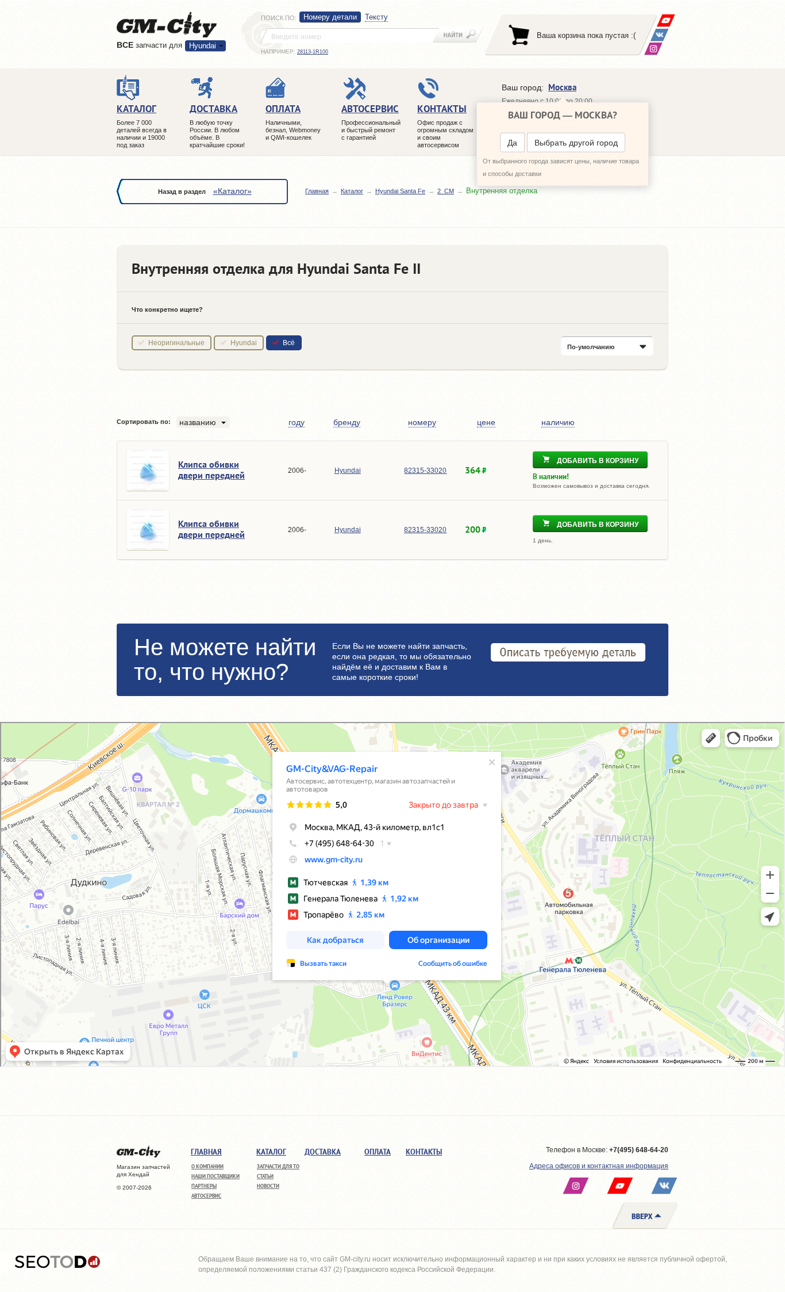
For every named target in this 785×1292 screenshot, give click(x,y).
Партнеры (204, 1186)
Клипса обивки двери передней (211, 469)
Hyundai (243, 343)
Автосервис (206, 1195)
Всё (289, 343)
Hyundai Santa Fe (400, 191)
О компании (207, 1166)
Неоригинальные (176, 343)
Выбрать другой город (576, 142)
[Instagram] (653, 49)
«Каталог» (232, 191)
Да (512, 142)
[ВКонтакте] (659, 35)
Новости (268, 1186)
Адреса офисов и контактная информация (598, 1166)
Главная (317, 191)
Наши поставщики (215, 1176)
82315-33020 (425, 471)
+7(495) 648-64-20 (638, 1150)
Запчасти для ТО (278, 1166)
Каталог (352, 191)
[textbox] (350, 35)
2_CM (445, 191)
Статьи (265, 1176)
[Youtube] (666, 20)
